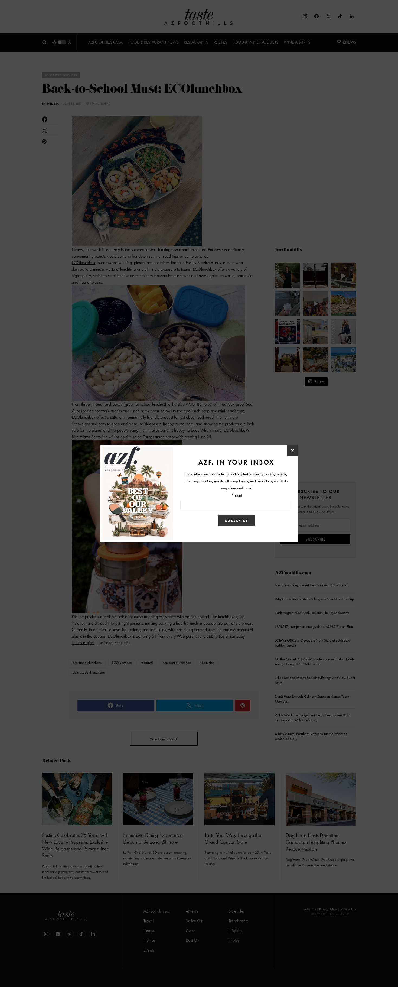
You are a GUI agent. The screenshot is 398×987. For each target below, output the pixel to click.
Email (238, 496)
